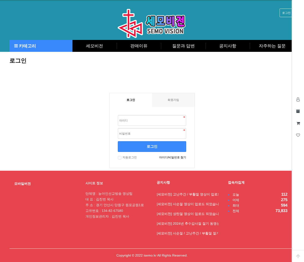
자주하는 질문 (272, 46)
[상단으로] (298, 256)
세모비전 (94, 46)
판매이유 (138, 46)
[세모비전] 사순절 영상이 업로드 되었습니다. (190, 204)
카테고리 (27, 46)
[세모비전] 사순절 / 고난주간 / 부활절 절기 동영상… (195, 233)
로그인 (286, 13)
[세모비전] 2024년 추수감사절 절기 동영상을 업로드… (197, 223)
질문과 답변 (183, 46)
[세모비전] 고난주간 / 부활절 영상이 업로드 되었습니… (197, 194)
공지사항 (227, 46)
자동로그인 (130, 157)
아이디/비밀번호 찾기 (172, 157)
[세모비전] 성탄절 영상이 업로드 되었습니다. (190, 214)
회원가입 (173, 100)
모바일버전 (22, 183)
